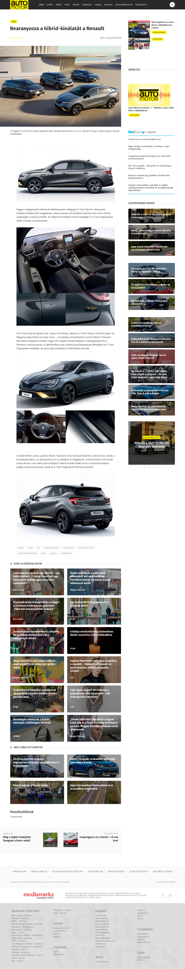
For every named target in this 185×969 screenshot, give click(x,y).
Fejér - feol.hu (18, 932)
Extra (50, 5)
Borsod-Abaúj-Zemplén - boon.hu (27, 924)
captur (30, 548)
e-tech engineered (51, 548)
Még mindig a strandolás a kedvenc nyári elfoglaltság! (148, 147)
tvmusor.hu (100, 946)
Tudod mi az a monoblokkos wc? (144, 139)
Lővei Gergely (16, 37)
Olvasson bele (159, 32)
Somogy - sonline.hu (21, 952)
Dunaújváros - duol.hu (22, 929)
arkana (21, 548)
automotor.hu (101, 918)
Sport (59, 5)
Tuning (98, 5)
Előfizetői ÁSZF (139, 871)
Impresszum (19, 871)
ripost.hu (141, 910)
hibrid (43, 553)
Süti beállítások (162, 871)
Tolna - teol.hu (18, 958)
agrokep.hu (58, 954)
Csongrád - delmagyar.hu (23, 927)
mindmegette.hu (102, 932)
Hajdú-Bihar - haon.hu (22, 938)
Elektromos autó (123, 5)
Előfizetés (140, 5)
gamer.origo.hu (102, 924)
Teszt (67, 5)
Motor (76, 5)
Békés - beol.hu (19, 921)
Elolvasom (134, 115)
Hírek (41, 5)
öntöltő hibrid (66, 553)
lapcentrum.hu (143, 942)
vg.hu (56, 951)
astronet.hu (100, 915)
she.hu (140, 919)
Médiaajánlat (39, 871)
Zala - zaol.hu (59, 913)
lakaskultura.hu (102, 921)
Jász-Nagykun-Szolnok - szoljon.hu (28, 944)
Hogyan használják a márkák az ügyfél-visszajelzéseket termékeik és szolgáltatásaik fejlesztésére (150, 188)
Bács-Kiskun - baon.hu (22, 915)
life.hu (140, 916)
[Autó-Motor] (19, 4)
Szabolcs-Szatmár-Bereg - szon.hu (28, 955)
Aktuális (108, 5)
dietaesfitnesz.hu (103, 938)
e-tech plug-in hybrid (86, 548)
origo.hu (57, 936)
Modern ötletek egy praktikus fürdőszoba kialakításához (149, 176)
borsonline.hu (101, 961)
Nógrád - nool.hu (19, 949)
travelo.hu (99, 935)
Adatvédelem (95, 871)
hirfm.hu (141, 960)
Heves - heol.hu (19, 941)
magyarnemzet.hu (61, 928)
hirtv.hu (56, 934)
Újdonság (87, 5)
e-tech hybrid (68, 548)
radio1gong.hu (144, 957)
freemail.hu (142, 934)
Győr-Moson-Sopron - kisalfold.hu (27, 935)
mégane (53, 553)
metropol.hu (142, 913)
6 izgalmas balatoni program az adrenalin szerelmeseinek (149, 157)
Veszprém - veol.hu (62, 910)
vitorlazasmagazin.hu (105, 941)
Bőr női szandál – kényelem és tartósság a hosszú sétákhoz (149, 167)
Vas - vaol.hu (17, 961)
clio (38, 548)
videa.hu (141, 939)
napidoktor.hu (101, 929)
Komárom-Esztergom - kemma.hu (27, 946)
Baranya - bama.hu (20, 918)
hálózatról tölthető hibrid (27, 553)
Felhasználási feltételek (67, 871)
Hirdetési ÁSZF (116, 871)
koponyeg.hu (143, 936)
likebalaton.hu (101, 927)
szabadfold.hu (59, 931)
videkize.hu (100, 944)
